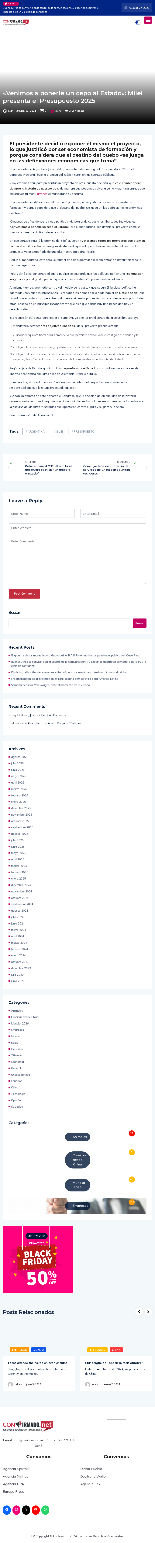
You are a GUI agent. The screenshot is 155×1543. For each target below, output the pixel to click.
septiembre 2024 (22, 904)
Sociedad (17, 1106)
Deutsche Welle (93, 1476)
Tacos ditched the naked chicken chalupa (37, 1363)
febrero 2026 (19, 795)
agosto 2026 (19, 757)
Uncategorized (20, 1074)
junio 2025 (18, 846)
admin (18, 1384)
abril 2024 (17, 936)
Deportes (17, 1049)
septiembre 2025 (22, 827)
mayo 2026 (18, 776)
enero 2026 (18, 801)
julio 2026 (17, 763)
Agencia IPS (90, 1484)
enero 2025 (18, 878)
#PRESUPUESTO (83, 431)
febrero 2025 (19, 872)
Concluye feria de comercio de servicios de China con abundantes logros (106, 469)
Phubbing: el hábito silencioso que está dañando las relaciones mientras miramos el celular (69, 672)
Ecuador (16, 1081)
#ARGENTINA (35, 431)
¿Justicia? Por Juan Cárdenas (47, 715)
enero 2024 (18, 955)
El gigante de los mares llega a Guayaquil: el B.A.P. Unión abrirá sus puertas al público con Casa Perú (75, 655)
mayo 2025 (18, 853)
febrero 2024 (19, 949)
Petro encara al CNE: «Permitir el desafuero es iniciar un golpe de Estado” (48, 469)
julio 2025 (17, 840)
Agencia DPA (13, 1484)
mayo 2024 (18, 930)
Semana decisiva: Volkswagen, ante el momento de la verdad (50, 685)
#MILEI (58, 431)
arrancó (42, 194)
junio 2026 (18, 770)
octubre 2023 (20, 962)
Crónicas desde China (25, 1017)
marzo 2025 (19, 866)
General (16, 1068)
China (14, 1087)
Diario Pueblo (91, 1469)
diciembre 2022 (21, 968)
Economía (17, 1062)
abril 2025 (17, 859)
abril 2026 (17, 782)
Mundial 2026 (20, 1023)
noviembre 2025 (21, 814)
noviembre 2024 (21, 891)
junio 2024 (18, 923)
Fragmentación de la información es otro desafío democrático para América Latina (64, 679)
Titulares (17, 1055)
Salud (14, 1042)
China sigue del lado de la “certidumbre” (114, 1363)
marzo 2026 (19, 789)
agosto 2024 (19, 910)
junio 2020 (18, 981)
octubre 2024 (20, 898)
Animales (17, 1010)
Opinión (16, 1100)
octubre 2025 (20, 821)
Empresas (17, 1030)
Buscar (14, 612)
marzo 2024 (19, 942)
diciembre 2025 (21, 808)
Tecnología (18, 1094)
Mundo (15, 1036)
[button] (148, 20)
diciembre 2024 (21, 885)
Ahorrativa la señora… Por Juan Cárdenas (54, 723)
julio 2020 (17, 974)
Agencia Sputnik (16, 1469)
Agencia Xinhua (16, 1476)
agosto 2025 (19, 834)
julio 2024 (17, 917)
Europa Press (13, 1491)
